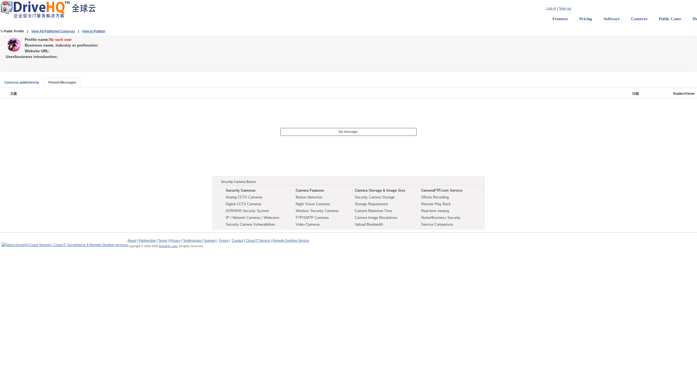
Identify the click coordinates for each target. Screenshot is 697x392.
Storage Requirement (371, 204)
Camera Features (310, 190)
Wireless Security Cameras (317, 211)
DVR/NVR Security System (247, 211)
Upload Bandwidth (369, 224)
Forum (223, 241)
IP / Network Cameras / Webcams (253, 218)
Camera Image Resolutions (376, 218)
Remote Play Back (436, 204)
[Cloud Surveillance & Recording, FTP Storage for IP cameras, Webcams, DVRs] (48, 9)
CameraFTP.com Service (441, 190)
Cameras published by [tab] (21, 82)
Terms (162, 241)
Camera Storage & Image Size (380, 190)
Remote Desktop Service (291, 241)
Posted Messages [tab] (62, 82)
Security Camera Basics (238, 182)
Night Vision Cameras (313, 204)
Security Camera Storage (375, 197)
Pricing (585, 19)
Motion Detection (309, 197)
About (131, 241)
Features (560, 19)
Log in (551, 8)
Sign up (565, 8)
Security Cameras (240, 190)
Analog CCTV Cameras (244, 197)
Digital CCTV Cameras (243, 204)
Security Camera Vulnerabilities (250, 224)
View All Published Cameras (53, 31)
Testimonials (192, 241)
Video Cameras (308, 224)
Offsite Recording (435, 197)
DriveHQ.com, (168, 246)
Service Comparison (437, 224)
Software (612, 19)
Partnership (147, 241)
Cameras (639, 19)
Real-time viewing (435, 211)
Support (210, 241)
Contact (237, 241)
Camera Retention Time (373, 211)
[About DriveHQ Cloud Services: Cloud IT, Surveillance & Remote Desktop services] (64, 242)
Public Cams (670, 19)
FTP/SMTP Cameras (312, 218)
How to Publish (93, 31)
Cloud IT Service (258, 241)
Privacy (175, 241)
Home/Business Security (440, 218)
